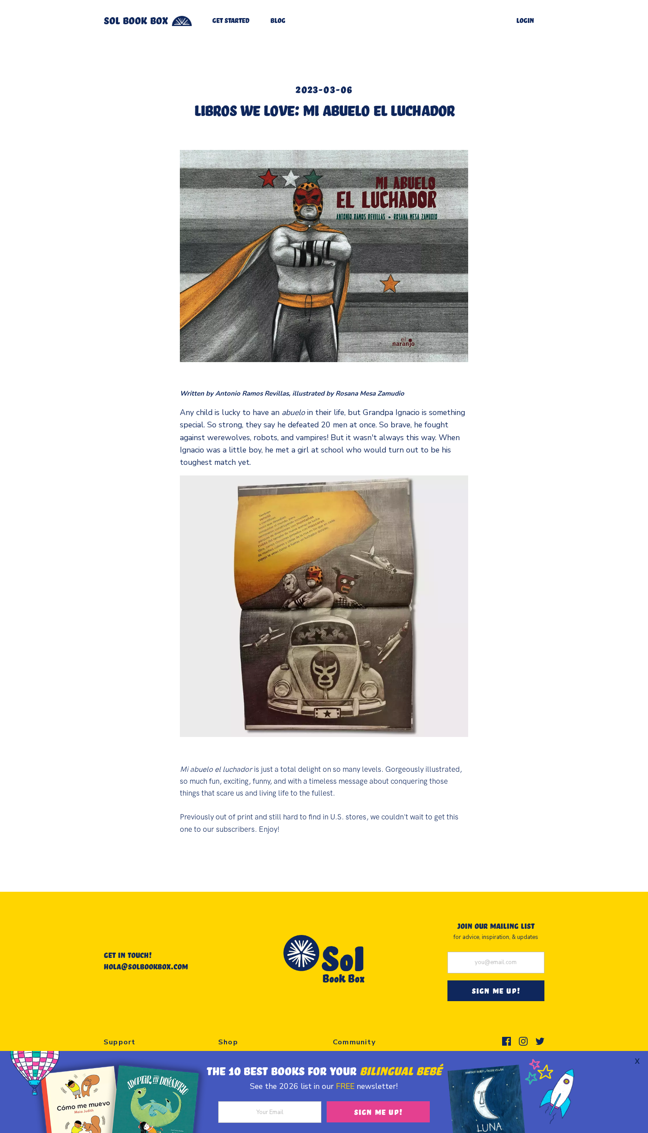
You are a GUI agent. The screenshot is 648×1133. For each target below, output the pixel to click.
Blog (277, 20)
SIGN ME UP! (496, 990)
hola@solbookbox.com (146, 966)
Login (525, 20)
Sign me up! (378, 1111)
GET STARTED (230, 20)
